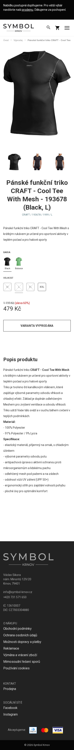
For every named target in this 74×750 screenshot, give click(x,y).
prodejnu (27, 9)
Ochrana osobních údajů (20, 635)
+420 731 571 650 (15, 597)
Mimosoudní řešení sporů (21, 662)
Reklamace (11, 648)
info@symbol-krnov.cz (17, 592)
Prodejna (9, 689)
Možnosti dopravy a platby (22, 642)
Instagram (10, 714)
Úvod (6, 40)
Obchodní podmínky (17, 629)
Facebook (10, 708)
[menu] (67, 28)
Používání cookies (16, 668)
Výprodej (18, 40)
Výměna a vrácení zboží (20, 655)
